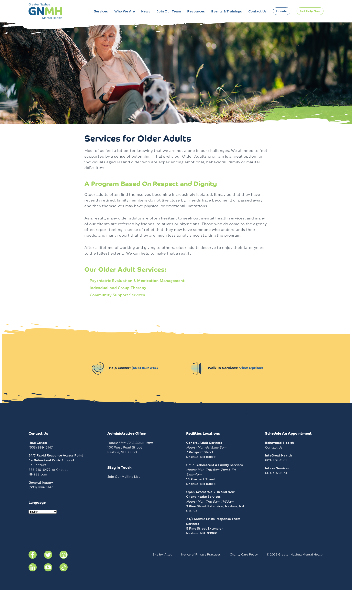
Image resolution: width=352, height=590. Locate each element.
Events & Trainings (226, 11)
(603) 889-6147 (145, 368)
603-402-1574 (276, 473)
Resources (196, 11)
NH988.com (38, 474)
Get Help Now (310, 11)
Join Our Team (169, 11)
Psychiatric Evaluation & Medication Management (137, 280)
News (145, 11)
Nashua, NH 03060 (201, 533)
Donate (281, 11)
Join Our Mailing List (123, 476)
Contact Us (257, 11)
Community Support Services (117, 295)
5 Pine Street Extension (204, 528)
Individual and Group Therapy (118, 288)
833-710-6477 (40, 469)
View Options (251, 368)
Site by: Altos (162, 554)
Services (101, 11)
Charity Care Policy (244, 554)
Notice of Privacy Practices (201, 554)
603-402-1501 (276, 460)
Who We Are (124, 11)
